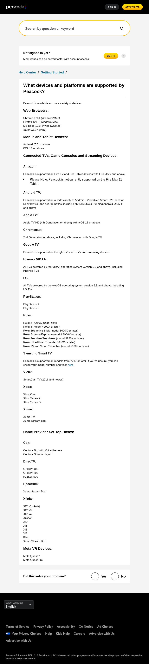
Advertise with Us (102, 633)
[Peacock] (16, 7)
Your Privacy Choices (26, 633)
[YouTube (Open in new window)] (127, 633)
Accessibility (66, 626)
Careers (79, 633)
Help (48, 633)
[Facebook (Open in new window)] (127, 622)
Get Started (132, 7)
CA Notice (86, 626)
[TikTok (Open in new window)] (137, 622)
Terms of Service (17, 626)
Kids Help (63, 633)
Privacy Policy (43, 626)
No (123, 576)
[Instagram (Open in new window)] (137, 633)
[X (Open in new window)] (127, 644)
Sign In (112, 7)
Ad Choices (105, 626)
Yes (104, 576)
